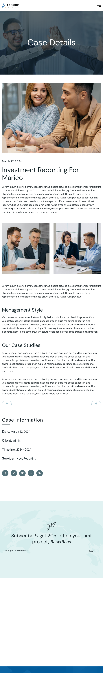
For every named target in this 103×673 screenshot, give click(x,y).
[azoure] (10, 5)
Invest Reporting (25, 458)
